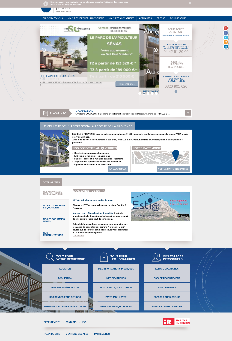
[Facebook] (226, 33)
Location (65, 268)
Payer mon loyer (116, 297)
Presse (161, 18)
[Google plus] (226, 28)
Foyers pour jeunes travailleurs (65, 306)
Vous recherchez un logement (86, 18)
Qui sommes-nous (53, 18)
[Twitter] (226, 37)
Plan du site (52, 334)
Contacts (71, 322)
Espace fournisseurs (167, 297)
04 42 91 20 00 (176, 52)
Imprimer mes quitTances (116, 306)
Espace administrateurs (167, 306)
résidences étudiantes (65, 287)
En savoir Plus (118, 169)
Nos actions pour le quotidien (54, 206)
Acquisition (65, 278)
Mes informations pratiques (116, 268)
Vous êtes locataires (121, 18)
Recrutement (51, 322)
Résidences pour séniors (65, 297)
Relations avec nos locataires (52, 192)
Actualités (145, 18)
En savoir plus (146, 99)
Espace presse (167, 287)
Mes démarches (116, 278)
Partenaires (102, 334)
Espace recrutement (167, 278)
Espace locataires (167, 268)
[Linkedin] (226, 47)
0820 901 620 (176, 86)
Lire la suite (188, 113)
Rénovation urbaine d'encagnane (102, 111)
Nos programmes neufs (54, 220)
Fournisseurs (178, 18)
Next (155, 50)
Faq (84, 322)
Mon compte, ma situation (116, 287)
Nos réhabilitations (53, 234)
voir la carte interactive (173, 169)
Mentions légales (77, 334)
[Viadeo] (226, 42)
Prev (44, 50)
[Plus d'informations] (176, 91)
